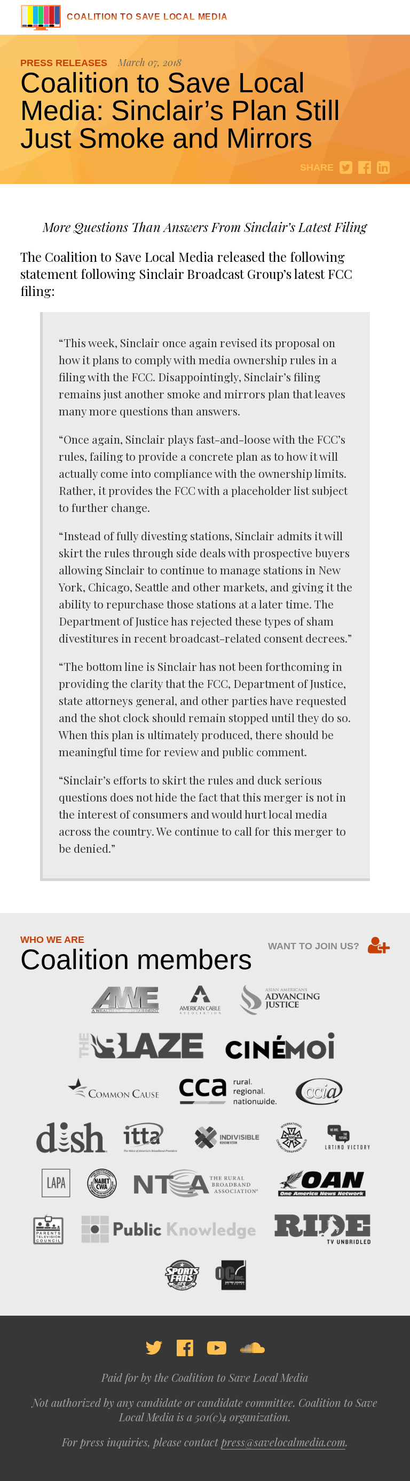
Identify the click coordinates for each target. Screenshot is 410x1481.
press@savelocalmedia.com (283, 1442)
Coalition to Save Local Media (147, 16)
